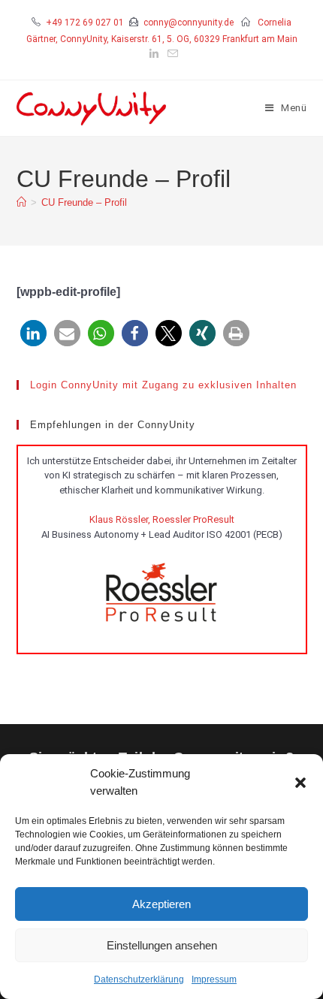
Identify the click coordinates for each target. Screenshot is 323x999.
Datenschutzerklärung (139, 979)
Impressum (214, 979)
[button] (300, 782)
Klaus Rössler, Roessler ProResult (161, 519)
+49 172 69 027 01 (85, 22)
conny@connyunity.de (188, 22)
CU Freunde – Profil (84, 202)
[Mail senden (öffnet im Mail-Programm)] (170, 54)
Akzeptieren (161, 904)
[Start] (21, 202)
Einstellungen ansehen (162, 945)
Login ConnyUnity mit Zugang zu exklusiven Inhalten (163, 385)
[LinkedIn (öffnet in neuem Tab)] (154, 54)
